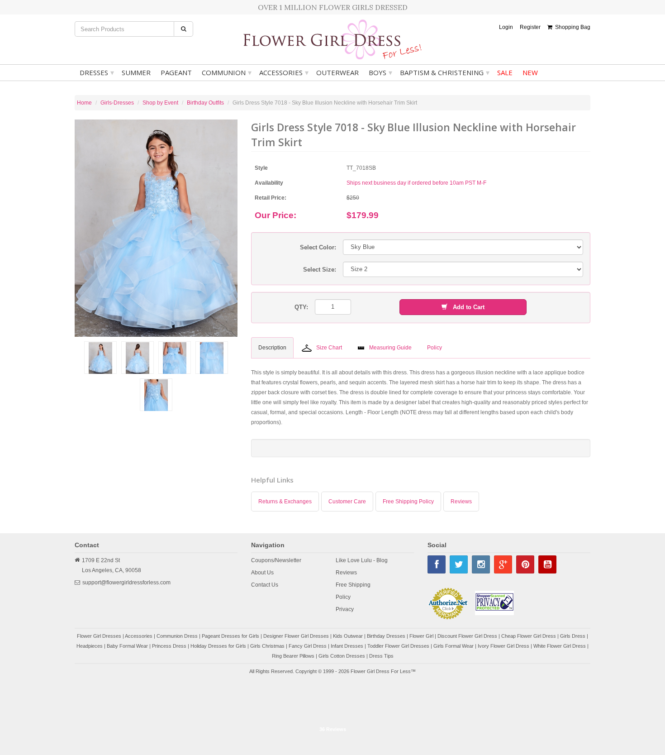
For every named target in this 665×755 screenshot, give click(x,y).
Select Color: (318, 247)
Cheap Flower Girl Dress (528, 636)
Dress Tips (381, 656)
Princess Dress (169, 646)
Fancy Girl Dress (308, 646)
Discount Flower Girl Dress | (469, 636)
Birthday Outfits (205, 103)
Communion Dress (177, 636)
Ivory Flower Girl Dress (503, 646)
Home (84, 103)
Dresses (97, 72)
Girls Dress (572, 636)
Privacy (345, 609)
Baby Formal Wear (127, 646)
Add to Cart (465, 307)
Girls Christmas (267, 646)
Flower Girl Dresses (99, 636)
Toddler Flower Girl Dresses (398, 646)
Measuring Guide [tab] (390, 347)
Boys (380, 72)
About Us (262, 572)
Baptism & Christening (444, 72)
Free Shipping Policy (408, 501)
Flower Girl (421, 636)
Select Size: (319, 269)
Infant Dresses (347, 646)
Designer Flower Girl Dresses (296, 636)
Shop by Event (160, 103)
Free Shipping (353, 585)
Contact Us (264, 585)
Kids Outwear (348, 636)
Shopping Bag (571, 27)
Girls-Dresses (117, 103)
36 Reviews (332, 729)
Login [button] (506, 27)
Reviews (461, 501)
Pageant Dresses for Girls (230, 636)
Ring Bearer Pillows (293, 656)
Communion (227, 72)
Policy (343, 597)
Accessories (284, 72)
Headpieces (89, 646)
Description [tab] (272, 347)
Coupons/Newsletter (276, 560)
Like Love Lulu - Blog (362, 560)
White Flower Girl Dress (559, 646)
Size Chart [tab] (329, 347)
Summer (136, 72)
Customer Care (347, 501)
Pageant (176, 72)
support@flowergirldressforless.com (126, 582)
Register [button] (530, 27)
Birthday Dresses (386, 636)
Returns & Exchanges (285, 501)
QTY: (301, 307)
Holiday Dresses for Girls (218, 646)
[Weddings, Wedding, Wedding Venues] (332, 699)
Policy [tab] (434, 347)
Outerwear (337, 72)
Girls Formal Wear (453, 646)
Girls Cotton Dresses (341, 656)
